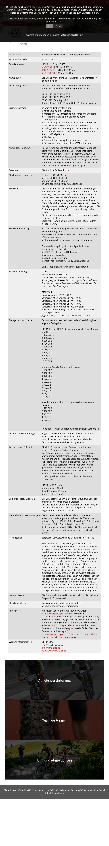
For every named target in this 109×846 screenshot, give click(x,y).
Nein (58, 26)
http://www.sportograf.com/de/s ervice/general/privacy (69, 634)
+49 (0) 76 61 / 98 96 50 (86, 790)
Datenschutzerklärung (71, 34)
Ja (49, 26)
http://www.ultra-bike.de (54, 650)
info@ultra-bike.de (51, 647)
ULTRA (45, 64)
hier (68, 170)
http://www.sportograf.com (55, 613)
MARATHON (47, 67)
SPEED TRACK (48, 70)
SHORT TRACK (49, 73)
